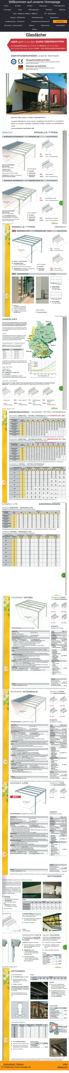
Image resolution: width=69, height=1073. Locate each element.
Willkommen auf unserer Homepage (34, 2)
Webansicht (62, 1067)
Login (65, 1064)
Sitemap (20, 1064)
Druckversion (9, 1064)
